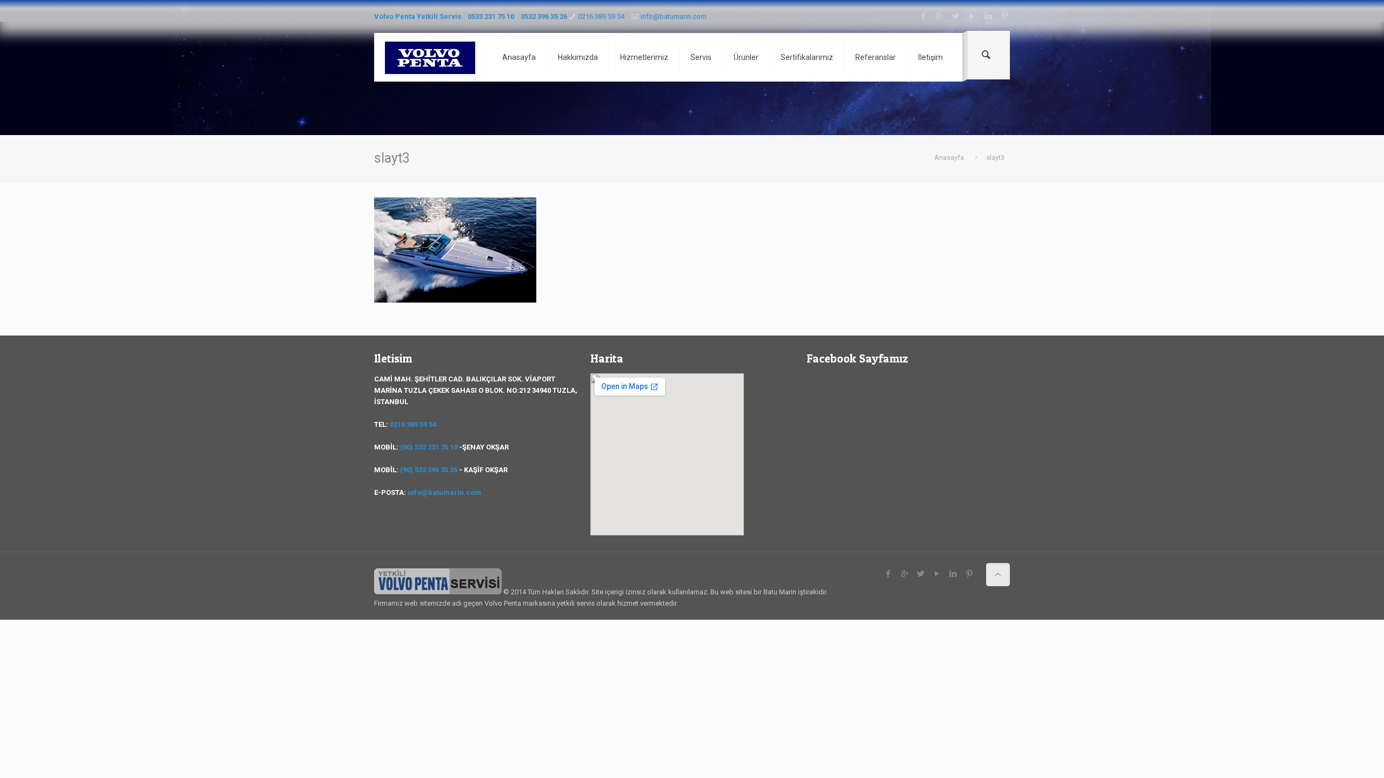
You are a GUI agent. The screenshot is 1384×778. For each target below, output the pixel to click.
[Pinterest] (1004, 16)
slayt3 (995, 157)
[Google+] (939, 16)
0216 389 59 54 (601, 16)
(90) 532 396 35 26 (428, 470)
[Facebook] (923, 16)
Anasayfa (949, 157)
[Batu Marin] (430, 57)
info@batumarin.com (674, 16)
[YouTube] (971, 16)
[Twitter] (955, 16)
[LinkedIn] (988, 16)
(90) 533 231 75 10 (428, 447)
